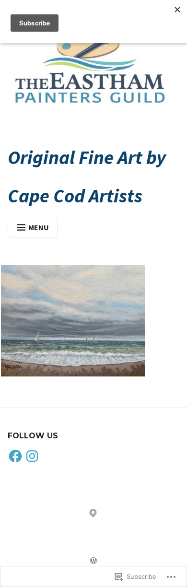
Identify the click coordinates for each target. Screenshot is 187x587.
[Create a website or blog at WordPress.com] (93, 561)
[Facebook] (15, 456)
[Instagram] (32, 456)
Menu (38, 227)
